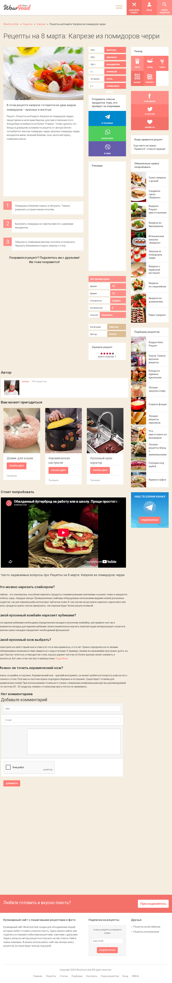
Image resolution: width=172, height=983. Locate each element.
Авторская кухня (100, 279)
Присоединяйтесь (153, 903)
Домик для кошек (20, 458)
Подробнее (61, 658)
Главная (37, 976)
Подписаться (149, 520)
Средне (116, 300)
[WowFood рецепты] (17, 7)
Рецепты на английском (147, 926)
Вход (125, 976)
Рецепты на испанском (146, 931)
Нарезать (107, 315)
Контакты (91, 976)
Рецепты (51, 976)
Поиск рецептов (110, 976)
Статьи (64, 976)
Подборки (77, 976)
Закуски (113, 327)
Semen (113, 334)
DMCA (135, 976)
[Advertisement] (43, 166)
